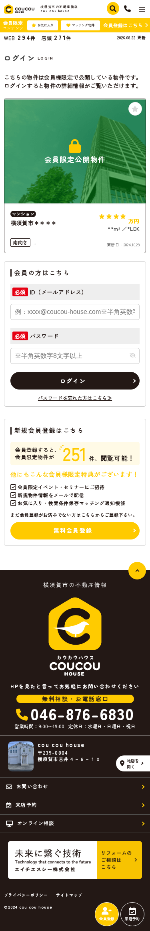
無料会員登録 (73, 530)
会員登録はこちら (122, 25)
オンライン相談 (35, 822)
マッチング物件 (83, 25)
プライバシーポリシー (26, 895)
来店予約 (132, 918)
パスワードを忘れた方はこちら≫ (75, 397)
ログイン (73, 381)
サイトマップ (69, 895)
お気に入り (46, 25)
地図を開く (133, 763)
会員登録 (106, 918)
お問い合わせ (32, 786)
